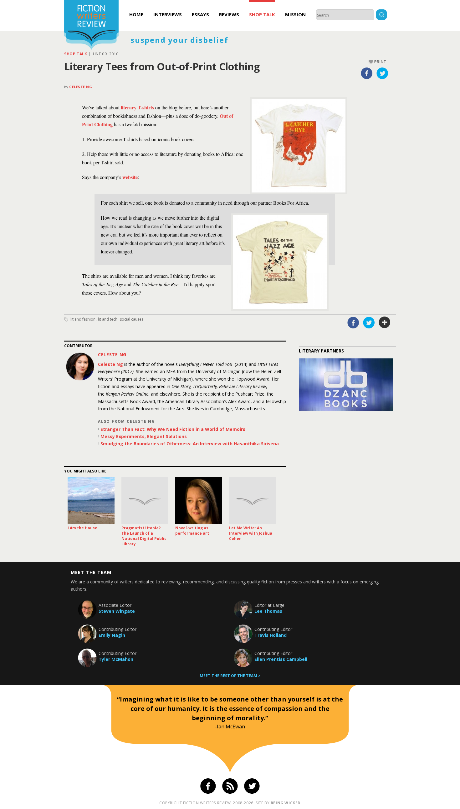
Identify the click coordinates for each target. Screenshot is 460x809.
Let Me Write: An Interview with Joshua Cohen (250, 533)
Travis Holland (270, 635)
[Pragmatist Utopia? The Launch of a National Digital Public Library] (144, 500)
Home (136, 14)
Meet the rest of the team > (230, 675)
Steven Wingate (117, 611)
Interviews (167, 14)
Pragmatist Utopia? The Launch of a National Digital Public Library (143, 536)
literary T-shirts (137, 107)
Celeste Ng (80, 86)
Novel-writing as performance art (192, 530)
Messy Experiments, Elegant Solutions (143, 436)
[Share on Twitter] (382, 73)
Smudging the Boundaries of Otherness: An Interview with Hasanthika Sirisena (189, 444)
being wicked (286, 803)
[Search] (381, 15)
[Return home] (91, 25)
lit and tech (107, 319)
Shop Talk (262, 14)
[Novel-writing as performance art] (198, 500)
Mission (295, 14)
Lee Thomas (268, 611)
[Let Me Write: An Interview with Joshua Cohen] (252, 500)
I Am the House (82, 528)
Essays (200, 14)
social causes (131, 319)
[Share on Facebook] (367, 73)
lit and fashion (82, 319)
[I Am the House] (91, 500)
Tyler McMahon (116, 659)
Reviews (229, 14)
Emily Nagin (112, 635)
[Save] (385, 322)
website (130, 177)
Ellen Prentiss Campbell (280, 659)
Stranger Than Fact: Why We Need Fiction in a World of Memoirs (172, 429)
